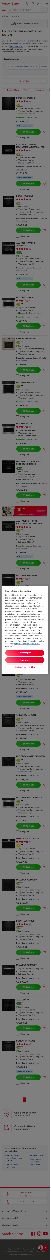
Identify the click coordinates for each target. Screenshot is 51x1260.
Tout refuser (24, 660)
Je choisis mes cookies (25, 667)
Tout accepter (25, 652)
